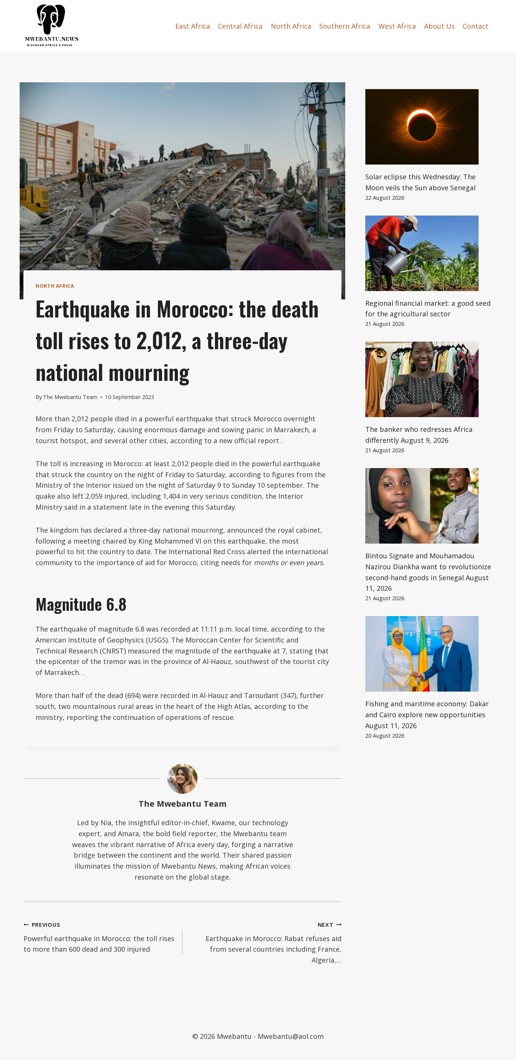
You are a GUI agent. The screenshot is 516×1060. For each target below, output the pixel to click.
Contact (475, 26)
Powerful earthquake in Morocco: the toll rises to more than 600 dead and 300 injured (99, 937)
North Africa (291, 26)
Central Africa (240, 26)
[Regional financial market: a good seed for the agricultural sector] (429, 253)
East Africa (192, 26)
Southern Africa (344, 26)
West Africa (397, 26)
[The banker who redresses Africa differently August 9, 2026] (429, 379)
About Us (439, 26)
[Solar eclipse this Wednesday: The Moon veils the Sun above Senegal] (429, 127)
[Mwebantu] (51, 26)
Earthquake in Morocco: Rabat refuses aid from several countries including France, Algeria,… (273, 942)
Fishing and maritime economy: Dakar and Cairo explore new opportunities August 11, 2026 (427, 714)
